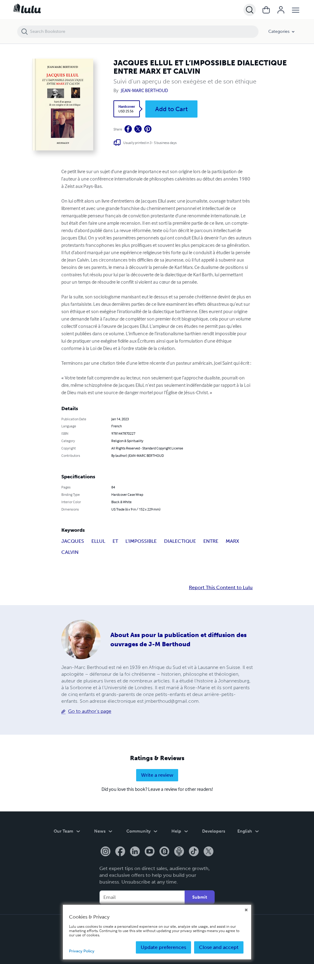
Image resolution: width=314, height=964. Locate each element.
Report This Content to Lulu (221, 587)
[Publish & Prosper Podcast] (179, 851)
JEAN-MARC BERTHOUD (144, 90)
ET (115, 541)
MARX (232, 541)
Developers (213, 831)
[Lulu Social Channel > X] (208, 851)
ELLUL (98, 541)
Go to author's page (89, 711)
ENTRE (210, 541)
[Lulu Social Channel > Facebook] (120, 851)
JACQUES (72, 541)
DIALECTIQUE (180, 541)
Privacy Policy (81, 951)
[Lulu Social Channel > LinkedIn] (135, 851)
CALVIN (69, 552)
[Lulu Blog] (164, 851)
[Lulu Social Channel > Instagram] (105, 851)
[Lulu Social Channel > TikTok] (194, 851)
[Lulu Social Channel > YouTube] (150, 851)
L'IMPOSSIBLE (141, 541)
